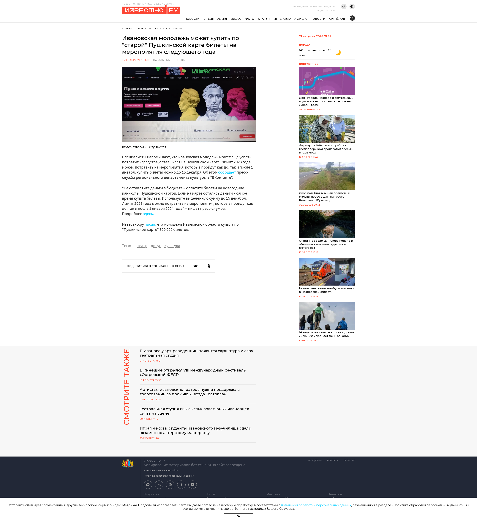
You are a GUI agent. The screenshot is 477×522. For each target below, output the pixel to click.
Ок (238, 516)
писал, (150, 224)
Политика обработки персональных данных (169, 475)
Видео (236, 18)
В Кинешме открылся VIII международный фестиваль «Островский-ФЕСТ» (193, 372)
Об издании (300, 6)
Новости (192, 18)
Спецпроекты (215, 18)
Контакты (316, 6)
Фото (249, 18)
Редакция (330, 6)
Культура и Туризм (168, 28)
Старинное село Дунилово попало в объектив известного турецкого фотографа (326, 244)
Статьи (264, 18)
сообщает (227, 172)
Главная (128, 28)
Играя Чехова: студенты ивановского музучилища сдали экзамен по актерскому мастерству (195, 430)
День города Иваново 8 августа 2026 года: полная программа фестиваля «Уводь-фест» (326, 101)
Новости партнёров (327, 18)
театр (142, 245)
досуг (156, 245)
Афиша (300, 18)
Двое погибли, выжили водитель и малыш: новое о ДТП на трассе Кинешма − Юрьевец (324, 196)
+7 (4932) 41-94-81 (326, 10)
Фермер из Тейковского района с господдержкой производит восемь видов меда (326, 149)
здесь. (148, 213)
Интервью (282, 18)
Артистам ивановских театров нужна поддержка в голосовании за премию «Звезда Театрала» (190, 391)
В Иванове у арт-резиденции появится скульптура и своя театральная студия (196, 353)
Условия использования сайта (161, 470)
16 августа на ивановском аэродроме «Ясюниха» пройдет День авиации (326, 334)
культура (172, 245)
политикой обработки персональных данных (316, 505)
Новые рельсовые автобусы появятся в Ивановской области (327, 290)
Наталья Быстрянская (170, 60)
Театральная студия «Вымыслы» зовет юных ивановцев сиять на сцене (194, 411)
